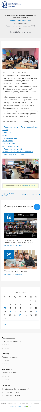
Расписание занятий (10, 357)
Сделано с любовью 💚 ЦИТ (20, 407)
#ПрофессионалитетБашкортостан (17, 152)
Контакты (6, 385)
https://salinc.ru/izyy (29, 185)
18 (10, 311)
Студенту (5, 353)
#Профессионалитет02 (12, 149)
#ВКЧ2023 (6, 132)
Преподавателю (8, 338)
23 (36, 311)
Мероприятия (9, 245)
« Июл (4, 324)
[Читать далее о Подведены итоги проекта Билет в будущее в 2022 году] (20, 225)
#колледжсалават (10, 138)
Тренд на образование (15, 271)
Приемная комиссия (10, 373)
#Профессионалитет (11, 146)
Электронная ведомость (11, 341)
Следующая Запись (30, 194)
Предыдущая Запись (7, 194)
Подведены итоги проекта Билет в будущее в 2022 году (18, 241)
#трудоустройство (10, 143)
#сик (4, 135)
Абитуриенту (7, 369)
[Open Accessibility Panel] (37, 207)
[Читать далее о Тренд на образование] (20, 259)
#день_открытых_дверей (13, 154)
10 (5, 308)
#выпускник (7, 141)
